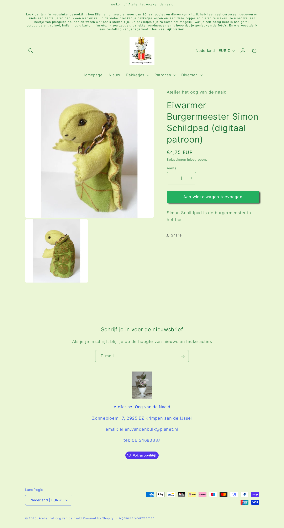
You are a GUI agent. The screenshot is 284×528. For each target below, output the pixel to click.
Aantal (172, 168)
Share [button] (176, 235)
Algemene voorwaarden (137, 518)
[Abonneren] (183, 356)
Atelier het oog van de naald (60, 518)
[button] (31, 50)
